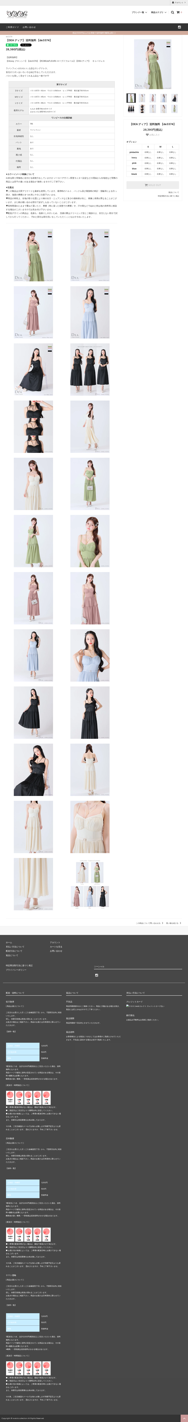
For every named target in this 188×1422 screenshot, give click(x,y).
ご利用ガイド (12, 27)
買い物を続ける (172, 923)
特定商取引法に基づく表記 (168, 196)
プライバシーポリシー (16, 970)
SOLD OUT (154, 185)
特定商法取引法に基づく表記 (19, 965)
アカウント (179, 2)
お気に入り (154, 135)
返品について (173, 192)
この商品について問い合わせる (148, 923)
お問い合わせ (29, 27)
